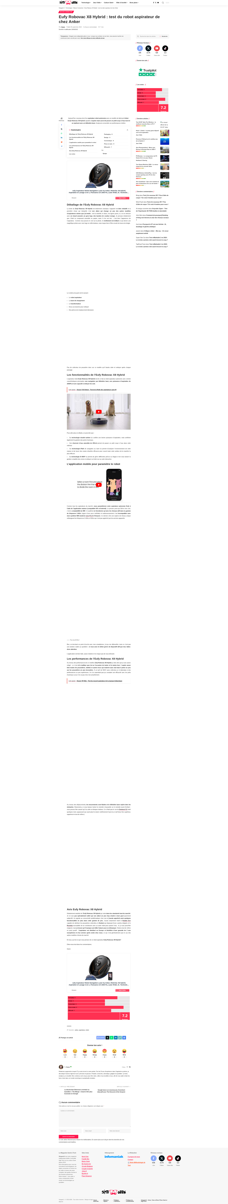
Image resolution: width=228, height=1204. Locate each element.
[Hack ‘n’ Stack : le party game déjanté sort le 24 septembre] (164, 133)
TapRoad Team (141, 244)
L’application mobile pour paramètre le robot (82, 142)
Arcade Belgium (87, 1166)
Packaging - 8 (108, 134)
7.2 (102, 150)
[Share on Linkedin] (61, 137)
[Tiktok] (165, 50)
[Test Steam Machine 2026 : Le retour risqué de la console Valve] (164, 166)
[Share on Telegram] (61, 146)
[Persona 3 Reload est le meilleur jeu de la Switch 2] (164, 141)
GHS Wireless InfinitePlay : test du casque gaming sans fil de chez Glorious (146, 174)
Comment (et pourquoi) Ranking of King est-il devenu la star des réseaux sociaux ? (152, 217)
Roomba (70, 925)
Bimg (137, 195)
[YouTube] (158, 2)
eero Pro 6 (89, 516)
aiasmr (138, 231)
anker (76, 1030)
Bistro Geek (86, 1161)
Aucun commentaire (91, 27)
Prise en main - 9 (109, 144)
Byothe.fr (85, 1173)
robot (87, 1030)
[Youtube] (157, 50)
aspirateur (82, 1030)
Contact (130, 1159)
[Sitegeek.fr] (69, 2)
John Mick (139, 215)
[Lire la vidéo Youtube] (99, 412)
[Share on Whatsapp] (61, 133)
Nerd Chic (85, 1156)
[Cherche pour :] (149, 36)
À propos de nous (134, 1157)
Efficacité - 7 (108, 147)
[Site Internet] (127, 1067)
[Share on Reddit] (61, 142)
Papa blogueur (87, 1176)
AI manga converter (142, 208)
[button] (163, 2)
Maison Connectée (66, 11)
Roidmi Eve (126, 920)
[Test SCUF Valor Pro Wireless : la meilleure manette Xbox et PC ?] (164, 124)
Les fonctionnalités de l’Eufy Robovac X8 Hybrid (81, 138)
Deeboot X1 (123, 809)
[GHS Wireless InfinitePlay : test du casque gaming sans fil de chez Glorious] (164, 175)
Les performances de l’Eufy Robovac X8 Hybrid (81, 146)
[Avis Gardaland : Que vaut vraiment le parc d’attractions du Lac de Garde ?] (164, 184)
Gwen (63, 27)
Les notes (72, 154)
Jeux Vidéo (139, 135)
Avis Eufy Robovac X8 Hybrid (78, 150)
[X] (156, 2)
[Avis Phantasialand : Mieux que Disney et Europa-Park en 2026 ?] (164, 150)
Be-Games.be (86, 1164)
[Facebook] (154, 2)
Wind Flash (139, 202)
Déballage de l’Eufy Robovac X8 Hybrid (81, 134)
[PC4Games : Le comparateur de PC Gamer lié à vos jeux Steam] (164, 158)
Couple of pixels (87, 1168)
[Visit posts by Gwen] (61, 1067)
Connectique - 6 (109, 140)
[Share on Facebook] (61, 125)
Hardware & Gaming (141, 160)
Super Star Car (140, 237)
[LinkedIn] (130, 1067)
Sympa (105, 153)
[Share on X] (61, 129)
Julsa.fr (84, 1171)
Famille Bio (85, 1159)
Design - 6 (107, 137)
